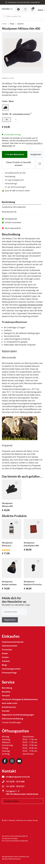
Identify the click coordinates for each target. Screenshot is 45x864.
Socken (5, 657)
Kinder (5, 653)
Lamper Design (32, 820)
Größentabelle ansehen (21, 114)
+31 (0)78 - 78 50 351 (15, 786)
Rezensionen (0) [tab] (9, 211)
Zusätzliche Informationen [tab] (14, 207)
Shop (12, 24)
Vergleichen (35, 154)
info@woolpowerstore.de (18, 776)
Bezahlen (6, 691)
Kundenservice (9, 707)
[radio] (5, 108)
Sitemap (12, 820)
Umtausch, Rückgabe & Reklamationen (20, 699)
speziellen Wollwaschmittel (30, 304)
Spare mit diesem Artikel (17, 190)
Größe (5, 114)
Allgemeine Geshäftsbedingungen (18, 714)
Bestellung (7, 688)
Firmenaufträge (9, 672)
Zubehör (6, 661)
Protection (7, 649)
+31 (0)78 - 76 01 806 (15, 781)
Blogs (4, 665)
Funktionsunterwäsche (13, 642)
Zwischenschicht (9, 645)
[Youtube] (19, 761)
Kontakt (6, 711)
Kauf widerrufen (9, 703)
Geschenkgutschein (11, 668)
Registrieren (9, 620)
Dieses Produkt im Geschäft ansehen (18, 164)
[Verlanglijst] (18, 9)
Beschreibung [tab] (8, 202)
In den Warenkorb (15, 154)
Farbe (4, 101)
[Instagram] (12, 761)
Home (4, 24)
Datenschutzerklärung (12, 718)
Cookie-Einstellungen (11, 722)
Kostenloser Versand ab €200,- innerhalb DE (24, 2)
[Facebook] (5, 761)
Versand (6, 695)
